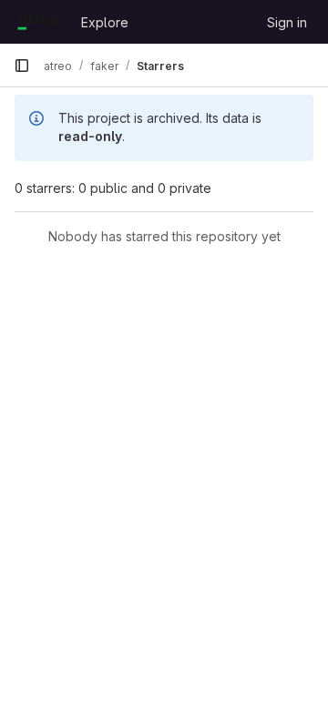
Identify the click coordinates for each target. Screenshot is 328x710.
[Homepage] (38, 21)
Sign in (287, 22)
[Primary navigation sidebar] (21, 65)
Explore (104, 22)
